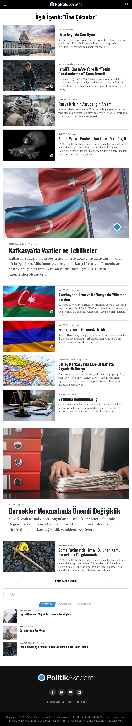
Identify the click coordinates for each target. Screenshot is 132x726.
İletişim (80, 702)
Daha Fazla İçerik (66, 581)
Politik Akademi (55, 702)
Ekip (70, 702)
